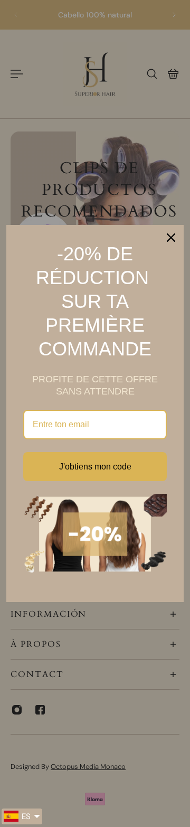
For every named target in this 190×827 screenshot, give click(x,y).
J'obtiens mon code (95, 466)
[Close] (171, 237)
